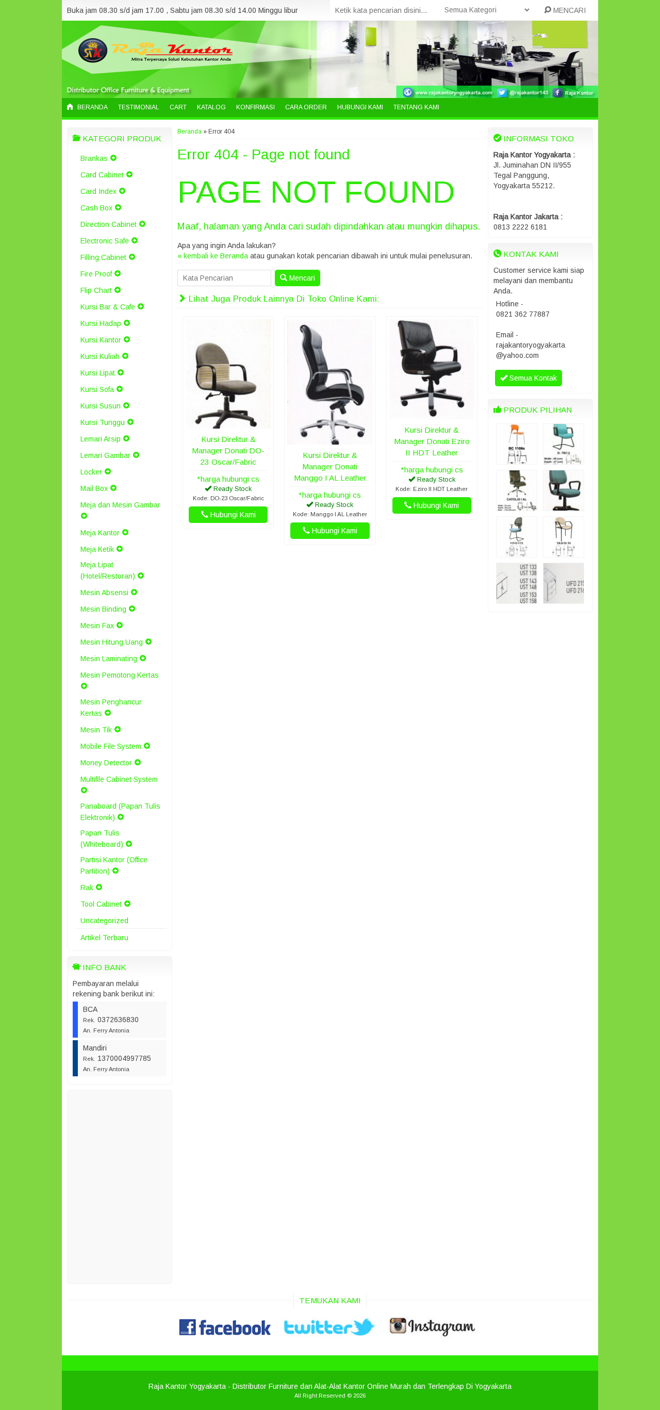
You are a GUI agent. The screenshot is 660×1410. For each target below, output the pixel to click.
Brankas (94, 158)
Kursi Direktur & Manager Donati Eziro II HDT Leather (432, 441)
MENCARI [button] (568, 10)
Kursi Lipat (97, 373)
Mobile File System (110, 746)
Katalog (211, 107)
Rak (86, 887)
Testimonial (138, 107)
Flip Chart (96, 290)
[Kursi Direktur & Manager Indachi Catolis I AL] (516, 506)
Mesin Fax (97, 625)
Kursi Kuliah (100, 356)
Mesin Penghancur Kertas (111, 707)
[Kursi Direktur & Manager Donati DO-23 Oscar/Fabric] (228, 423)
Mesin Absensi (104, 592)
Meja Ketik (97, 549)
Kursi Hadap (100, 323)
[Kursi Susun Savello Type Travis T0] (563, 552)
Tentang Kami (416, 107)
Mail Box (94, 488)
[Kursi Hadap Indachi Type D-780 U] (563, 459)
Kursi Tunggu (102, 422)
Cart (178, 107)
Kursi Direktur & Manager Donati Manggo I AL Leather (330, 466)
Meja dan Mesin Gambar (120, 505)
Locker (91, 472)
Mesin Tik (96, 730)
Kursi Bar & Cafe (107, 307)
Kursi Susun (100, 406)
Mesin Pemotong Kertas (119, 675)
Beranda (92, 107)
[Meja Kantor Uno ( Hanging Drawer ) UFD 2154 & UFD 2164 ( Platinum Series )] (563, 599)
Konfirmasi (255, 107)
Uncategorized (104, 920)
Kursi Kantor (100, 340)
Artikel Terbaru (104, 937)
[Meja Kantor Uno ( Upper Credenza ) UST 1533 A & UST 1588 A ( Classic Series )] (516, 599)
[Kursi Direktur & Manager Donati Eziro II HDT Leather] (431, 414)
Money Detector (106, 763)
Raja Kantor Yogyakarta (187, 1386)
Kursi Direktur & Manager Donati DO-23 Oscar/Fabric (228, 450)
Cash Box (96, 208)
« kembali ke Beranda (212, 256)
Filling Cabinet (103, 257)
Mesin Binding (103, 609)
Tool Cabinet (101, 904)
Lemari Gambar (105, 455)
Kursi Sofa (97, 389)
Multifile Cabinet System (119, 779)
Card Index (98, 191)
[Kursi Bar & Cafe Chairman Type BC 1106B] (516, 459)
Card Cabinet (102, 175)
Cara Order (306, 107)
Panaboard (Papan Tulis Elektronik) (120, 812)
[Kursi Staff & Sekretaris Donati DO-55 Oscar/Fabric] (563, 506)
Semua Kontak (532, 378)
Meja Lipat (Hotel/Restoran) (107, 570)
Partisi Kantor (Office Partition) (113, 865)
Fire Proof (96, 274)
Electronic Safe (104, 241)
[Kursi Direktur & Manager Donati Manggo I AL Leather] (329, 439)
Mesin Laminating (108, 658)
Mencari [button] (301, 278)
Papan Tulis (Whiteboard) (101, 838)
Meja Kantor (100, 533)
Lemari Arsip (100, 439)
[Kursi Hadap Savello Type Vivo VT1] (516, 552)
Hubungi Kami (360, 107)
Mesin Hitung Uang (111, 642)
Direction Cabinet (108, 224)
